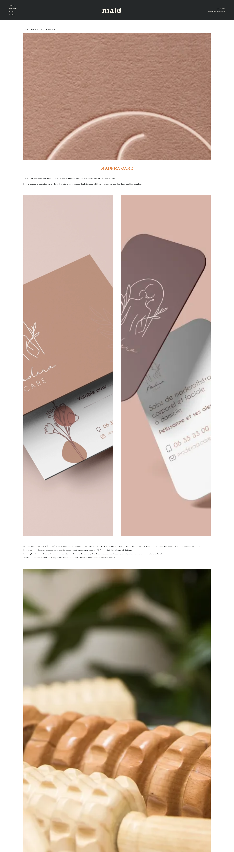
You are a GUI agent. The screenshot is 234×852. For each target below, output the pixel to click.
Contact (12, 15)
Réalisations (13, 9)
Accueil (12, 5)
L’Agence (12, 12)
